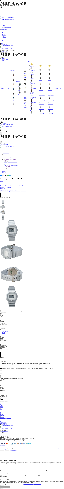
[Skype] (9, 175)
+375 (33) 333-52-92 (7, 17)
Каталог (1, 404)
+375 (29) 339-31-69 (7, 19)
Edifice (1, 191)
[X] (5, 175)
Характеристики (5, 331)
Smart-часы (24, 185)
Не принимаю (7, 450)
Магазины (2, 417)
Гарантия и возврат (3, 423)
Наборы (21, 185)
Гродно (1, 412)
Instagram (4, 32)
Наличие (3, 332)
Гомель (1, 411)
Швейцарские (2, 185)
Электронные (14, 191)
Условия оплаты (3, 421)
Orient (4, 188)
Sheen (11, 191)
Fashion (6, 185)
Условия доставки (3, 422)
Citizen (1, 188)
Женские (15, 185)
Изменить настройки (13, 450)
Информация (2, 415)
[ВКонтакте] (1, 175)
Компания (2, 407)
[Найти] (1, 7)
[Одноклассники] (2, 175)
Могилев (1, 413)
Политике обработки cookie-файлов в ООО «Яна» (32, 484)
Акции (1, 405)
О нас (1, 409)
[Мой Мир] (3, 175)
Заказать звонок (7, 166)
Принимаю (2, 450)
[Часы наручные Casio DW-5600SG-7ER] (11, 240)
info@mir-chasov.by (4, 29)
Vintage (9, 191)
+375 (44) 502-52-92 (6, 15)
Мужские (12, 185)
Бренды (1, 406)
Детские (18, 185)
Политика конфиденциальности (5, 418)
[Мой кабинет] (0, 130)
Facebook (4, 31)
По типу (9, 185)
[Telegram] (10, 175)
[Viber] (6, 175)
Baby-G (6, 191)
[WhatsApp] (8, 175)
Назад (6, 160)
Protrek (4, 191)
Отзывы (3, 333)
